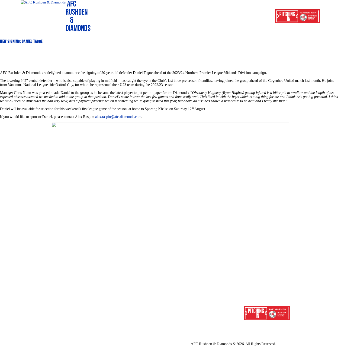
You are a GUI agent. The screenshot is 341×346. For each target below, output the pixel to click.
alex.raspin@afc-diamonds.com (118, 117)
